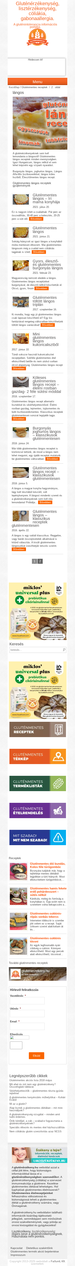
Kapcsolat (16, 1248)
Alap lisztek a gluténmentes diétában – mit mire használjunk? (35, 1109)
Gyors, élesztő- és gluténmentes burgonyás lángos (48, 264)
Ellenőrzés (16, 1034)
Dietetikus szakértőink (39, 1248)
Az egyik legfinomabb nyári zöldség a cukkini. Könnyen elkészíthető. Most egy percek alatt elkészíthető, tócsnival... (47, 946)
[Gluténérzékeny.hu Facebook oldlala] (38, 968)
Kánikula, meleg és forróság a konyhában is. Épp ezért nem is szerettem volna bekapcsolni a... (48, 896)
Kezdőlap (14, 87)
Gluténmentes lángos (45, 230)
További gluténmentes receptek (28, 962)
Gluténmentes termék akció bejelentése (35, 1251)
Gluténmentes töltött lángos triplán (45, 300)
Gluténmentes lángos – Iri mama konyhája (46, 198)
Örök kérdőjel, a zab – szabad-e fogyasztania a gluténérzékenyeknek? (35, 1122)
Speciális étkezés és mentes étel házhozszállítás (37, 1127)
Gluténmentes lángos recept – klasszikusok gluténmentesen (46, 473)
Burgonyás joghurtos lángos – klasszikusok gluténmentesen (47, 433)
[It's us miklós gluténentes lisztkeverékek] (38, 583)
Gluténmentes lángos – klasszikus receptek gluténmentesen (34, 518)
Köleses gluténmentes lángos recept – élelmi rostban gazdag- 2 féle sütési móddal (36, 384)
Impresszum (18, 1254)
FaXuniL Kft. (58, 1261)
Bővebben (36, 218)
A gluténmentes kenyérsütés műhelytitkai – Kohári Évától (37, 1098)
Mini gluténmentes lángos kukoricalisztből (45, 339)
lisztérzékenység (43, 1231)
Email (14, 1021)
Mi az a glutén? (18, 1103)
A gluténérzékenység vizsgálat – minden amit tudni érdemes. (34, 1115)
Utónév (15, 1008)
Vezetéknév (18, 995)
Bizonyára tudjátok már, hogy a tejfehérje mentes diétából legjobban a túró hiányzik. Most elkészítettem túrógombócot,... (47, 871)
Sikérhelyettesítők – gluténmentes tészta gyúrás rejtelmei (36, 1092)
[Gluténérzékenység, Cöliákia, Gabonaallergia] (37, 34)
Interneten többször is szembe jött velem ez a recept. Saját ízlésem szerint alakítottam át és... (47, 921)
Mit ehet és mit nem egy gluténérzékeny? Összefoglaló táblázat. (32, 1085)
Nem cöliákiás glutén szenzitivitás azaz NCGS (35, 1131)
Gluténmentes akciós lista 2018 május (30, 1080)
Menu (37, 82)
